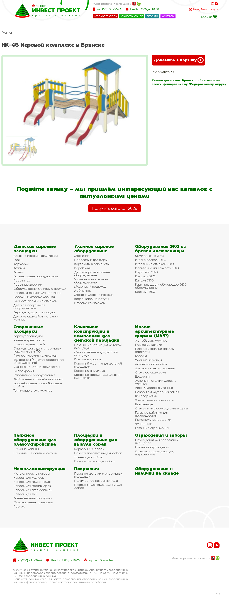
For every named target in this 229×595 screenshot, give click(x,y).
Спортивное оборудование (34, 375)
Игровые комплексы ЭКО (154, 263)
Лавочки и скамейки (151, 364)
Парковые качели (148, 344)
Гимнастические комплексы (35, 300)
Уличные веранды (148, 359)
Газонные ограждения (152, 427)
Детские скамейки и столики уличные (35, 318)
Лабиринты (82, 290)
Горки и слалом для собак (94, 461)
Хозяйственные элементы (154, 400)
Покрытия (86, 468)
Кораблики (82, 267)
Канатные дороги (87, 359)
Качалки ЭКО (145, 276)
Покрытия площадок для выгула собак (98, 486)
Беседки (141, 355)
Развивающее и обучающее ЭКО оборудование (161, 286)
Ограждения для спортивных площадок (156, 441)
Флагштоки (143, 423)
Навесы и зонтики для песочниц (37, 292)
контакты (168, 16)
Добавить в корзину (175, 60)
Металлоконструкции (39, 468)
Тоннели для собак (88, 457)
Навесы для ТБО (25, 494)
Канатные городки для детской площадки (97, 376)
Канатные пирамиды (90, 370)
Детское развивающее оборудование (92, 274)
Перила (19, 506)
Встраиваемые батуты (91, 298)
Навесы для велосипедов (32, 481)
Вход (196, 9)
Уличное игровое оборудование (94, 248)
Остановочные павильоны (33, 502)
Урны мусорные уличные (154, 387)
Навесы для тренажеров (32, 485)
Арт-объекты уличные (151, 340)
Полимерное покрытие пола (96, 480)
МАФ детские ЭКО (149, 255)
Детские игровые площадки (34, 248)
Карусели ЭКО (146, 272)
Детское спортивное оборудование (29, 306)
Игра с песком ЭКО (150, 259)
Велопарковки (146, 395)
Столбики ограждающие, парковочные (154, 453)
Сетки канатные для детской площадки (96, 354)
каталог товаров (105, 16)
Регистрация (209, 9)
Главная (7, 32)
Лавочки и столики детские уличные (155, 382)
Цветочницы (144, 404)
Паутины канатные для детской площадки (97, 346)
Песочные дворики (27, 284)
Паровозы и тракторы (90, 259)
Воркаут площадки (28, 335)
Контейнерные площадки (32, 498)
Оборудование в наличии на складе (157, 470)
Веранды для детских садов (34, 312)
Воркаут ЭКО (145, 291)
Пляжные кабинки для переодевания (151, 414)
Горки (17, 259)
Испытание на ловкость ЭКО (157, 267)
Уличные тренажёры (29, 340)
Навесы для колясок (28, 477)
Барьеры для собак (89, 448)
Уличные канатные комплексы (36, 366)
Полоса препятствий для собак (98, 453)
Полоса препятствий (29, 344)
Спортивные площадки (28, 328)
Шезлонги (142, 376)
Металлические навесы (31, 473)
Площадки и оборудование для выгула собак (95, 439)
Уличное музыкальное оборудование (91, 281)
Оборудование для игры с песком (39, 288)
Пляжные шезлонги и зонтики (35, 453)
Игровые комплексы (89, 302)
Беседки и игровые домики (34, 296)
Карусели (20, 263)
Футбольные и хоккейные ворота (38, 379)
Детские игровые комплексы (35, 255)
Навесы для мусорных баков (157, 391)
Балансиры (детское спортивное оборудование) (38, 361)
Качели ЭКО (144, 280)
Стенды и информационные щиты (161, 408)
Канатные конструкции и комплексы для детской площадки (96, 333)
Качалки (19, 267)
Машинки (81, 255)
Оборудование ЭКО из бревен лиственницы (160, 248)
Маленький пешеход (90, 286)
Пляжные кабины (26, 448)
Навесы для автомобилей (32, 489)
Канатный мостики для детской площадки (98, 365)
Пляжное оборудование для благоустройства (35, 439)
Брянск (41, 6)
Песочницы (21, 280)
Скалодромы (23, 370)
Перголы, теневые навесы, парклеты (155, 350)
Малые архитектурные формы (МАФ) (154, 331)
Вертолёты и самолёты (91, 263)
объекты (152, 16)
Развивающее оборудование (35, 276)
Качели (18, 272)
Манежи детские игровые (94, 294)
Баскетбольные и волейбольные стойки (37, 385)
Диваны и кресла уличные (155, 368)
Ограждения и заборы (161, 435)
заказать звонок (131, 16)
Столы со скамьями (150, 372)
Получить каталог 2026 (114, 208)
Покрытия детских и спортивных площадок (98, 475)
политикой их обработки (89, 582)
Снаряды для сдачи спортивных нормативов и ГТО (37, 350)
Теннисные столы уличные (32, 390)
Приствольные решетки (153, 419)
